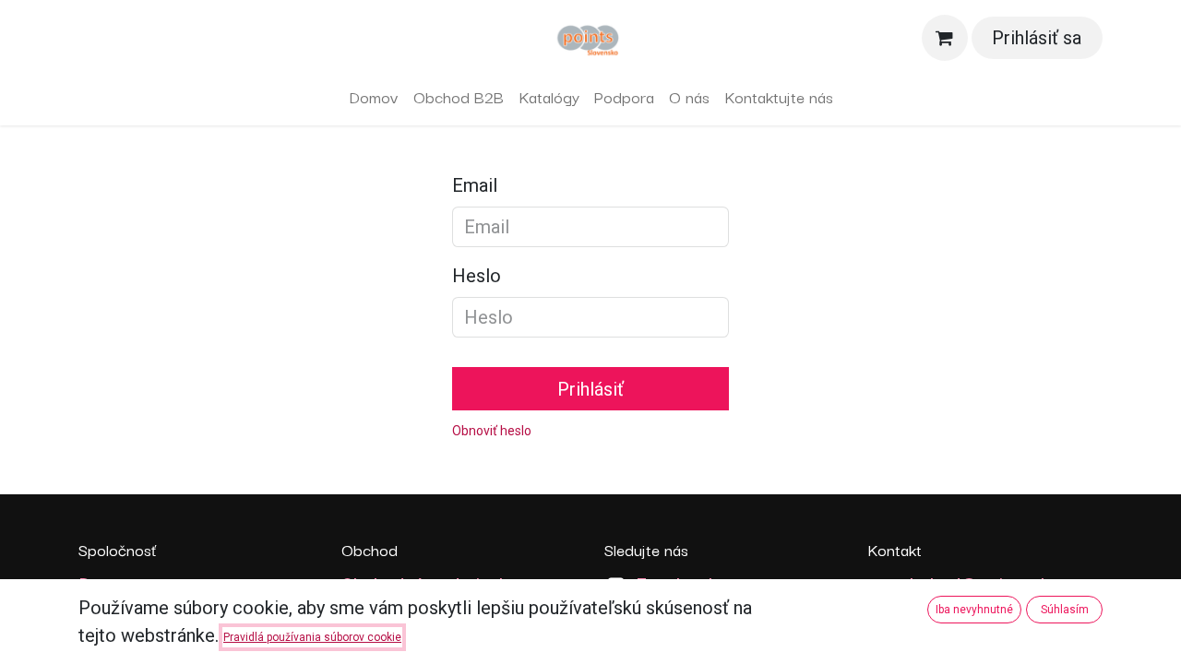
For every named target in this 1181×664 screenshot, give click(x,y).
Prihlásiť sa (1036, 38)
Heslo (476, 276)
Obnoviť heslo (491, 430)
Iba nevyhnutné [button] (974, 609)
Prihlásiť (590, 389)
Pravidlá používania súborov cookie (312, 637)
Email (474, 185)
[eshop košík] (945, 38)
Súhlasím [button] (1065, 609)
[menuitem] (373, 97)
